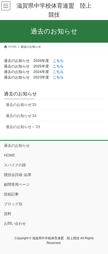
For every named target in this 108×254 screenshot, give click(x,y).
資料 (7, 214)
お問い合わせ (15, 223)
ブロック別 (13, 204)
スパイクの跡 (15, 165)
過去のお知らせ (20, 93)
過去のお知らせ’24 (21, 116)
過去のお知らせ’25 (21, 104)
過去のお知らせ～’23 (23, 127)
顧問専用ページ (17, 184)
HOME (9, 155)
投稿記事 (11, 194)
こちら (58, 60)
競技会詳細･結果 (17, 175)
